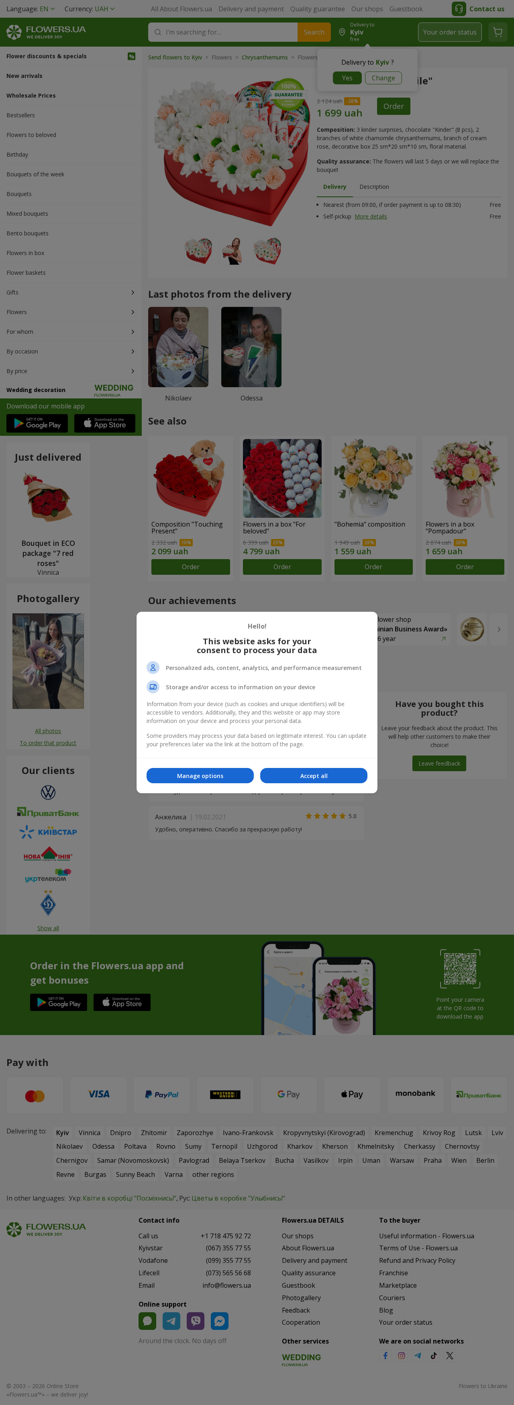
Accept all (314, 776)
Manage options (200, 776)
